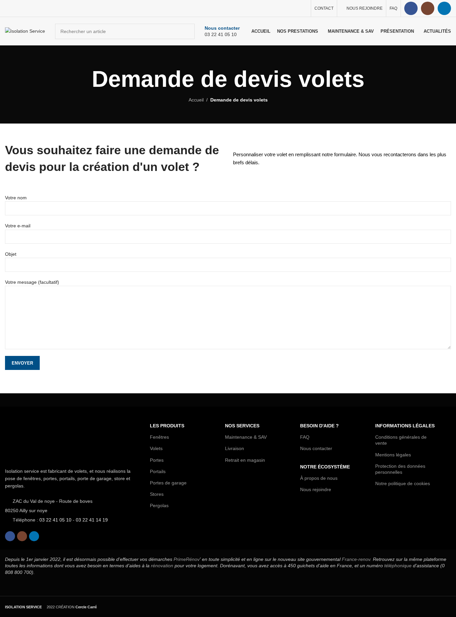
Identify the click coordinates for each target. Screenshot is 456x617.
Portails (158, 471)
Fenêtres (159, 437)
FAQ (304, 437)
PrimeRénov (187, 559)
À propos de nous (318, 478)
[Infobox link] (222, 31)
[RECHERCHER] (187, 31)
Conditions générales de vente (401, 440)
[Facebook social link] (411, 8)
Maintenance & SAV (246, 437)
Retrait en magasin (245, 460)
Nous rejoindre (315, 489)
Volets (156, 448)
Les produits (167, 425)
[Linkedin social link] (444, 8)
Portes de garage (168, 482)
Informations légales (405, 425)
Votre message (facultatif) (32, 282)
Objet (10, 254)
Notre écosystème (325, 466)
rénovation (162, 565)
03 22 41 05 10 (55, 520)
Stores (157, 494)
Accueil (196, 99)
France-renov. (357, 559)
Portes (157, 460)
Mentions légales (393, 454)
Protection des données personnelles (400, 469)
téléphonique (398, 565)
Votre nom (16, 197)
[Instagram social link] (427, 8)
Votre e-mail (17, 225)
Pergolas (159, 505)
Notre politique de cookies (402, 483)
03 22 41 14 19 (92, 520)
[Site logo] (25, 30)
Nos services (242, 425)
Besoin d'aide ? (319, 425)
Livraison (234, 448)
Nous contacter (316, 448)
